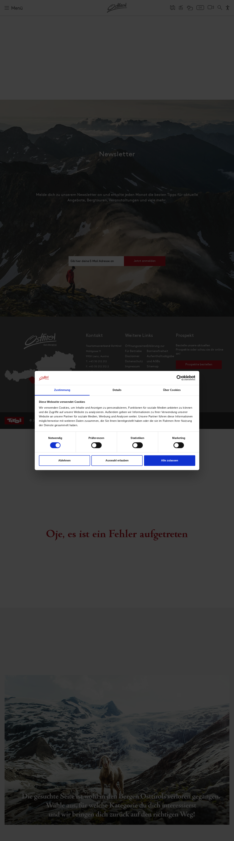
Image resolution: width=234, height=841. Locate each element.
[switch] (96, 447)
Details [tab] (117, 389)
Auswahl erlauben (117, 460)
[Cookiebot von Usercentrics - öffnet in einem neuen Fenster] (179, 378)
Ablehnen (64, 460)
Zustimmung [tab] (62, 389)
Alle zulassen (169, 460)
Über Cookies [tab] (172, 389)
